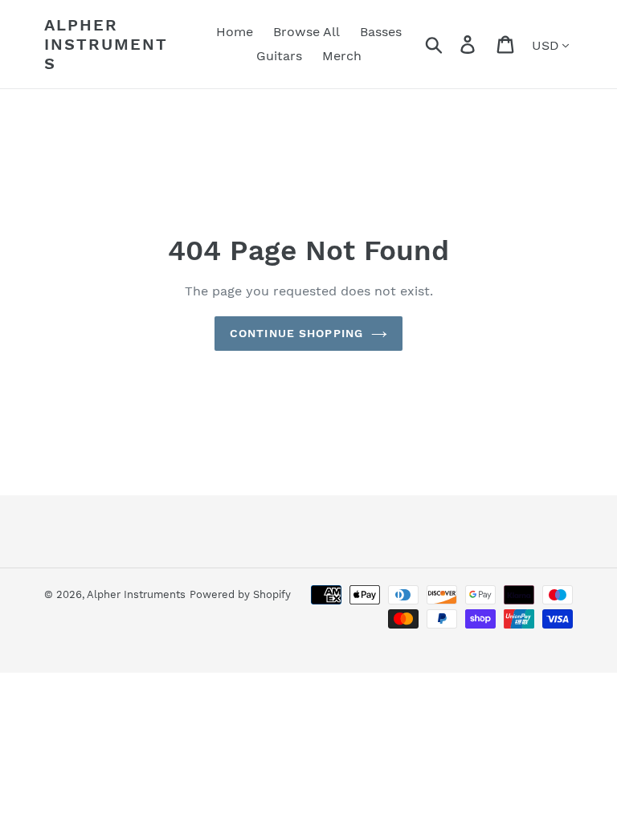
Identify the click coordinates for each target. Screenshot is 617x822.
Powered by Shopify (240, 594)
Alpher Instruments (106, 44)
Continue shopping (296, 333)
